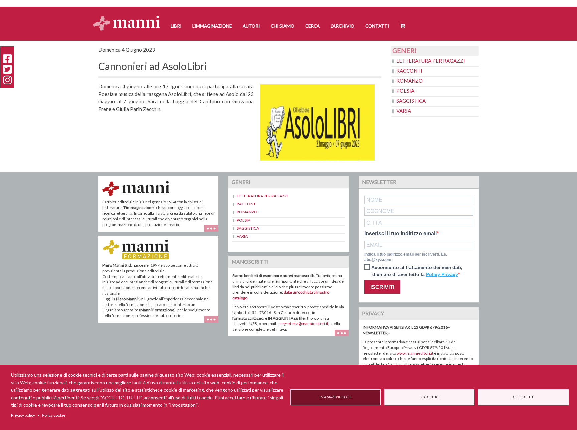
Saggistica (411, 101)
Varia (403, 111)
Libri (176, 26)
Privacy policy (23, 415)
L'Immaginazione (212, 26)
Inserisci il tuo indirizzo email (400, 233)
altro (214, 322)
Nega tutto (429, 397)
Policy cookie (53, 415)
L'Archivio (342, 26)
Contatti (377, 26)
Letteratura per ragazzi (430, 61)
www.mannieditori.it (415, 353)
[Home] (129, 17)
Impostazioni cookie (335, 397)
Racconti (409, 71)
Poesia (405, 91)
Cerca (312, 26)
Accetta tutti (523, 397)
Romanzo (409, 81)
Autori (251, 26)
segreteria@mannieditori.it (303, 323)
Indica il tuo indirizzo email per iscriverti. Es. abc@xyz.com (405, 257)
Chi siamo (282, 26)
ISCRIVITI (382, 287)
